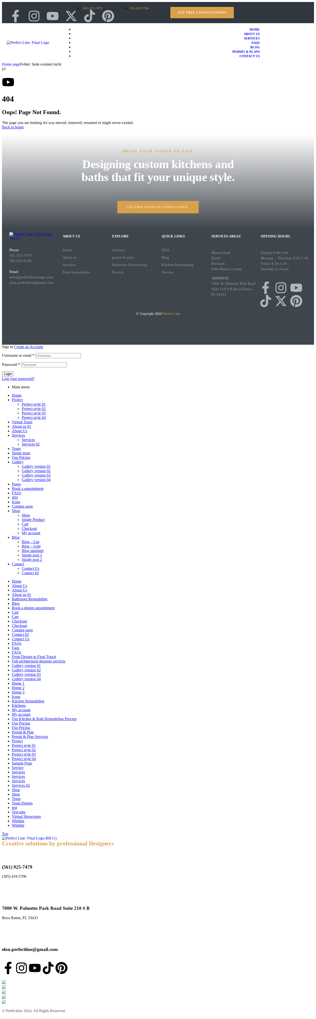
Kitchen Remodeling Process (178, 268)
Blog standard (32, 551)
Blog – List (30, 542)
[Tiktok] (89, 16)
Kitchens (19, 705)
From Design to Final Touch (34, 657)
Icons (16, 502)
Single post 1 (32, 555)
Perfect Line (171, 314)
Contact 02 (30, 573)
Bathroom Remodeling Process (129, 268)
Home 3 (18, 692)
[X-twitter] (71, 16)
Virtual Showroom (26, 816)
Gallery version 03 (36, 475)
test (14, 807)
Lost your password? (18, 378)
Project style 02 (34, 409)
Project (17, 400)
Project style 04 (34, 417)
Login (8, 374)
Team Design (22, 803)
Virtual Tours (22, 422)
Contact (18, 564)
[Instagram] (281, 288)
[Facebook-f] (265, 288)
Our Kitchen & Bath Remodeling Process (44, 719)
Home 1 (18, 683)
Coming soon (22, 506)
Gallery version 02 (36, 471)
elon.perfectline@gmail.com (31, 283)
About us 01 (21, 426)
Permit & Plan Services (30, 736)
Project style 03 (34, 413)
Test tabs (18, 812)
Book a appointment (27, 488)
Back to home (13, 127)
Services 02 (31, 444)
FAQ (165, 250)
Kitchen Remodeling (28, 701)
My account (31, 533)
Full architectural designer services (38, 661)
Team (16, 449)
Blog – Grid (31, 546)
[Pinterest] (108, 16)
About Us (19, 431)
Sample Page (22, 763)
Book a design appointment (33, 608)
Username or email (18, 355)
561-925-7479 (20, 255)
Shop (16, 511)
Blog (165, 257)
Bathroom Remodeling (29, 599)
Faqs (15, 648)
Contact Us (30, 568)
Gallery (17, 462)
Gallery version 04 (36, 480)
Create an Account (28, 347)
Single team (21, 453)
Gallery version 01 (36, 466)
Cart (25, 524)
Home (67, 250)
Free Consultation (76, 272)
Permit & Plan (23, 732)
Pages (16, 484)
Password (11, 364)
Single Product (33, 520)
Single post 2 (32, 559)
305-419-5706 (20, 261)
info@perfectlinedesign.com (31, 277)
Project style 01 (34, 404)
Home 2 (18, 688)
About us (70, 257)
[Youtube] (52, 16)
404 (15, 497)
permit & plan (123, 257)
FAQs (16, 493)
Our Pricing (21, 457)
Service (17, 768)
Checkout (29, 528)
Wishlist (18, 821)
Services (69, 265)
